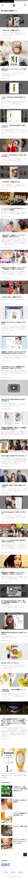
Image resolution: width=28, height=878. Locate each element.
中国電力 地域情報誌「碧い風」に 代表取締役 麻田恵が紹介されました (13, 428)
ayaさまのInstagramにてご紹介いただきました (13, 513)
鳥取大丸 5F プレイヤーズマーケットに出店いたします (13, 70)
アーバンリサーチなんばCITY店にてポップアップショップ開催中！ (13, 209)
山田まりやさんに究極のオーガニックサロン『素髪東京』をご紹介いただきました (13, 268)
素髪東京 (20, 153)
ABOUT (6, 872)
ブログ (2, 320)
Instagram (3, 510)
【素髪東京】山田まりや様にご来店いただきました (13, 486)
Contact (21, 872)
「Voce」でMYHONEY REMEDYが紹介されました (13, 98)
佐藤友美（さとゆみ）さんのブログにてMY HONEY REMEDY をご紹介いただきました (13, 352)
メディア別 (3, 28)
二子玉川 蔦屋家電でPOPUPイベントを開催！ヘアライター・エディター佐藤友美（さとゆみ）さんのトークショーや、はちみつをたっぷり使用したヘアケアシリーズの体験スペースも (14, 722)
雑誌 (7, 28)
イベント (16, 67)
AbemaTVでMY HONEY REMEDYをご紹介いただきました (13, 400)
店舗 (17, 153)
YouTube (16, 264)
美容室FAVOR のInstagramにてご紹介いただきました (14, 633)
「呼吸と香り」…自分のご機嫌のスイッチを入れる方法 (13, 690)
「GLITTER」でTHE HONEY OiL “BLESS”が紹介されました (13, 156)
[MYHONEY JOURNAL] (14, 5)
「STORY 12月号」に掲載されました (11, 297)
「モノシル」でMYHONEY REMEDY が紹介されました (13, 126)
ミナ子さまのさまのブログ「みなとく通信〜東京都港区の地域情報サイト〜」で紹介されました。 (13, 602)
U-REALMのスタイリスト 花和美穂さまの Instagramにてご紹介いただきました (13, 367)
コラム (2, 661)
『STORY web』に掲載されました (10, 30)
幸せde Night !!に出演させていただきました (13, 456)
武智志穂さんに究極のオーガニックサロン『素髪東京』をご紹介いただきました (13, 573)
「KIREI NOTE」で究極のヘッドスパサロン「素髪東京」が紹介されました (13, 236)
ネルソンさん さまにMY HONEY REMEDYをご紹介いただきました (13, 541)
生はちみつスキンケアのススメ (10, 663)
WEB (12, 67)
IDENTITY (13, 872)
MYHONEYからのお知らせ (6, 67)
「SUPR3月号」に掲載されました (10, 182)
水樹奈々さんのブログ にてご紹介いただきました (13, 323)
